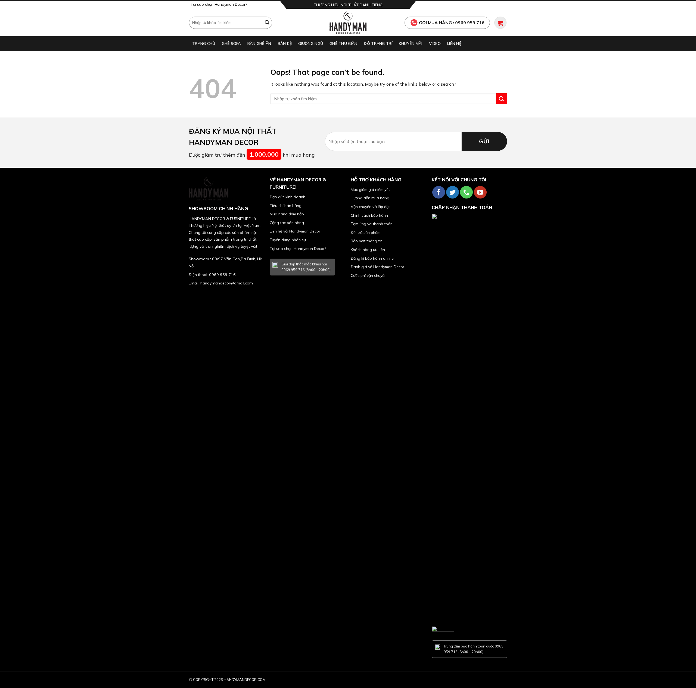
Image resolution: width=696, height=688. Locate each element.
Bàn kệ (285, 43)
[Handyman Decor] (348, 22)
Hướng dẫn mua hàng (370, 198)
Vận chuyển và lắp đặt (370, 206)
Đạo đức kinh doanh (287, 196)
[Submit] (267, 22)
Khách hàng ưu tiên (368, 249)
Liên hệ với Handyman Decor (295, 231)
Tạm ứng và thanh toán (372, 223)
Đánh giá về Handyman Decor (377, 266)
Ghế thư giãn (343, 43)
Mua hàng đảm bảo (287, 214)
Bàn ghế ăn (259, 43)
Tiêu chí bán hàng (286, 205)
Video (435, 43)
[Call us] (466, 192)
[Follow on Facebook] (438, 192)
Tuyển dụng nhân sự (288, 239)
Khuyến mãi (410, 43)
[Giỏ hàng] (500, 23)
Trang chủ (203, 43)
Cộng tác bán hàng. (287, 222)
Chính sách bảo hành (369, 215)
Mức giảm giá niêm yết (370, 189)
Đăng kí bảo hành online (372, 258)
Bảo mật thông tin (367, 240)
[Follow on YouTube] (480, 192)
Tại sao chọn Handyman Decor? (219, 4)
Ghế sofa (231, 43)
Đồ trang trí (378, 43)
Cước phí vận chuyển (369, 275)
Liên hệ (454, 43)
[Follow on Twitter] (452, 192)
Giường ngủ (310, 43)
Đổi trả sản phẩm (365, 232)
